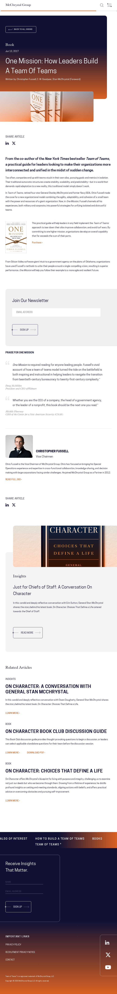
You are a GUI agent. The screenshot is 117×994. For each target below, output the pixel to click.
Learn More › (12, 713)
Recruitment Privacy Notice (20, 952)
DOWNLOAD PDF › (36, 753)
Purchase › (37, 243)
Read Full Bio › (13, 480)
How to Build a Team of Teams (60, 839)
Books (97, 839)
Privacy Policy (13, 945)
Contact (10, 960)
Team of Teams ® (48, 844)
